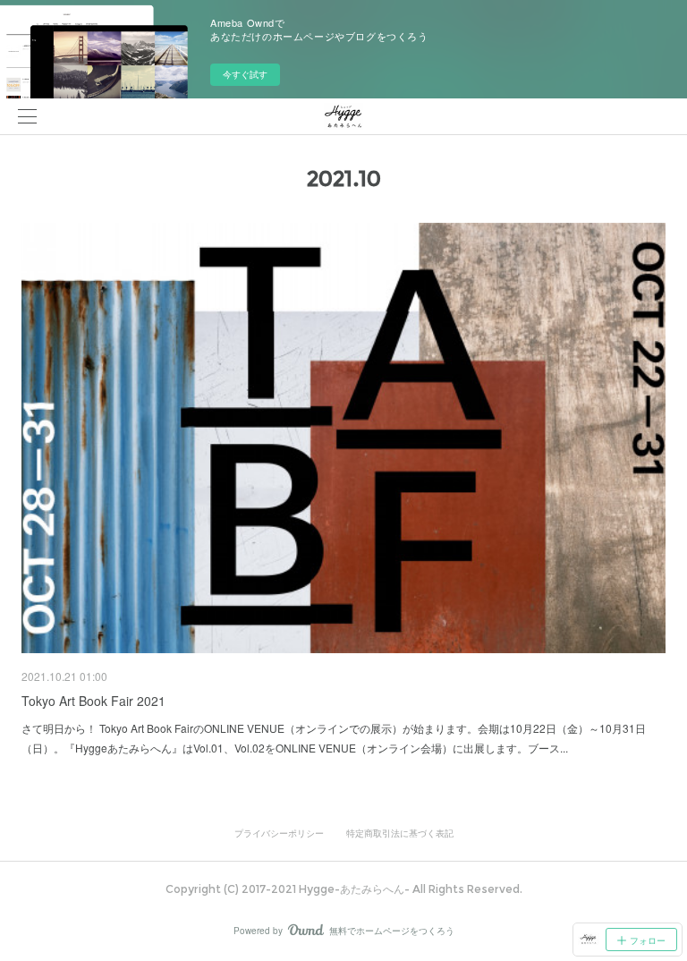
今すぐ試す (245, 74)
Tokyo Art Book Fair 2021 (93, 701)
